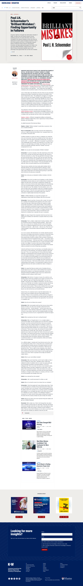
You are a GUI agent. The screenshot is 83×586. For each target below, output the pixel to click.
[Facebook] (12, 579)
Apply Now (19, 517)
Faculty (44, 564)
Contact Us (62, 567)
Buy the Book (64, 517)
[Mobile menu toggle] (2, 7)
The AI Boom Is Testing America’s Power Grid (43, 465)
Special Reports (46, 570)
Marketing (38, 7)
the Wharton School (30, 580)
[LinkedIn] (14, 579)
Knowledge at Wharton (33, 579)
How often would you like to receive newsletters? (53, 541)
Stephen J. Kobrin (25, 117)
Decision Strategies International (30, 82)
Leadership (28, 570)
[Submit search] (80, 8)
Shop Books (62, 566)
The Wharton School (64, 564)
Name (43, 531)
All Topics (27, 571)
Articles (16, 14)
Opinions (44, 567)
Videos (44, 571)
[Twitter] (9, 579)
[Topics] (5, 8)
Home (12, 14)
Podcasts (44, 568)
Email (43, 536)
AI (26, 563)
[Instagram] (19, 579)
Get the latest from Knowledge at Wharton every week (55, 543)
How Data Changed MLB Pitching (44, 423)
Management (33, 7)
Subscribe (78, 3)
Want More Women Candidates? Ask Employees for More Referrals (43, 444)
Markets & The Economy (25, 7)
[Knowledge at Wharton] (10, 3)
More (42, 7)
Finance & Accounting (15, 7)
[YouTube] (17, 579)
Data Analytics (40, 429)
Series (44, 566)
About (61, 563)
